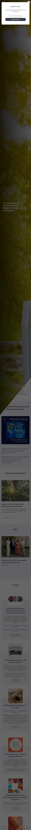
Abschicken (15, 19)
